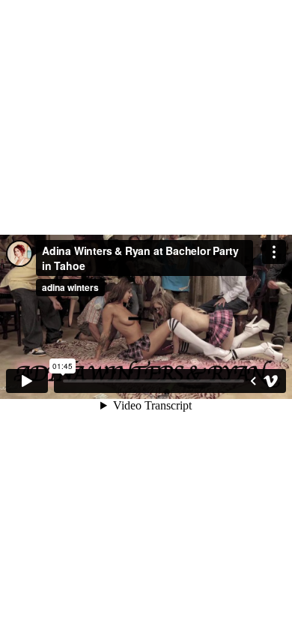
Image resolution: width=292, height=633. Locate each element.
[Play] (27, 381)
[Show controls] (253, 381)
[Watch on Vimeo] (271, 381)
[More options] (274, 252)
